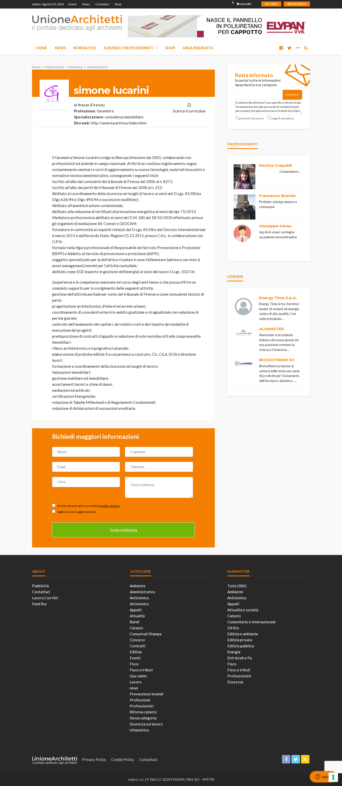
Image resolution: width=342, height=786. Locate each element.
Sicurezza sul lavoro (146, 724)
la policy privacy (110, 505)
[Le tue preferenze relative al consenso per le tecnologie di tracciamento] (333, 777)
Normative (84, 48)
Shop (118, 4)
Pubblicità (40, 585)
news (134, 688)
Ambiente (137, 585)
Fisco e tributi (141, 670)
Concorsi (137, 640)
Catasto (136, 628)
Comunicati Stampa (145, 634)
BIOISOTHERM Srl (276, 359)
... (300, 171)
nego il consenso (282, 118)
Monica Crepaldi (275, 165)
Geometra (105, 111)
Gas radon (138, 676)
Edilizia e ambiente (242, 634)
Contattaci (102, 4)
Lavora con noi (45, 598)
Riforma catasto (143, 712)
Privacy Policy (94, 759)
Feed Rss (39, 604)
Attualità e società (242, 610)
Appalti (136, 610)
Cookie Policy (122, 759)
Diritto (233, 628)
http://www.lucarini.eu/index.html (118, 123)
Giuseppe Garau (275, 226)
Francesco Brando (277, 195)
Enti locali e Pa (239, 658)
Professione (140, 700)
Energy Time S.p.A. (278, 297)
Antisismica (139, 598)
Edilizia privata (239, 640)
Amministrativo (142, 592)
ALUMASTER (271, 328)
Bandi (134, 622)
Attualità (137, 616)
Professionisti (141, 706)
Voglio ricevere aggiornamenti (76, 511)
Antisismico (139, 604)
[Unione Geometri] (77, 23)
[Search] (305, 47)
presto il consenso (251, 118)
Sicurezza (235, 682)
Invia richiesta (123, 530)
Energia (233, 652)
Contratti (137, 646)
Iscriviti (292, 94)
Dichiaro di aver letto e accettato (88, 505)
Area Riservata (198, 48)
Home (72, 4)
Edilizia (136, 652)
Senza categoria (143, 718)
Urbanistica (139, 730)
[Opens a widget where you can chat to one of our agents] (323, 777)
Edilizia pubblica (240, 646)
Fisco (134, 664)
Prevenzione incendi (146, 694)
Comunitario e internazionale (251, 622)
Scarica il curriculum (189, 111)
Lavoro (136, 682)
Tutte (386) (236, 585)
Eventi (135, 658)
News (86, 4)
